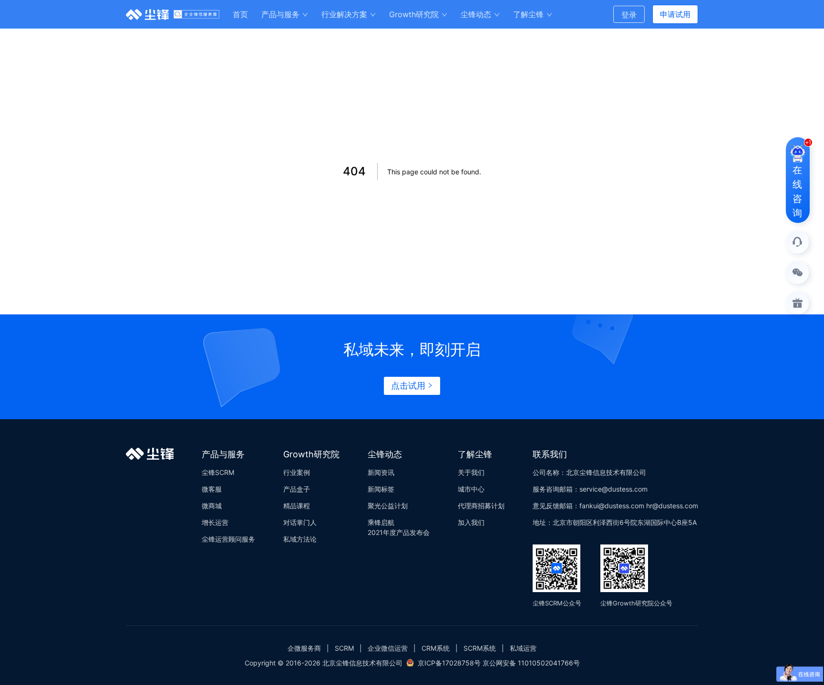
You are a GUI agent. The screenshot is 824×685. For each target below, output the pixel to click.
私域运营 (523, 648)
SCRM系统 (480, 648)
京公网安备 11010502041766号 (531, 663)
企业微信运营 (388, 648)
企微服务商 (304, 648)
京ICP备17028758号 (449, 663)
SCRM (344, 648)
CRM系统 (436, 648)
